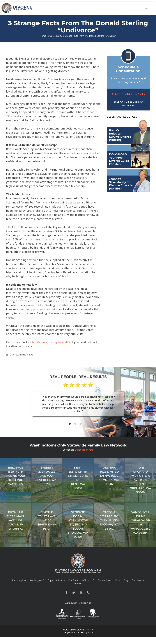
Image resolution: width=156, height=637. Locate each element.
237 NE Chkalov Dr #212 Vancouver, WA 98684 (140, 522)
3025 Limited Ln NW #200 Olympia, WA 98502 (109, 476)
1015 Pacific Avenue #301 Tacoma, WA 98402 (109, 520)
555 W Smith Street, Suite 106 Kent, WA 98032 (78, 478)
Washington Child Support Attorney (47, 580)
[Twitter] (74, 593)
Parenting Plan (19, 580)
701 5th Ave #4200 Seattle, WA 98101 (46, 520)
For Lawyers (138, 580)
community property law (33, 309)
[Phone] (88, 593)
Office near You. (83, 449)
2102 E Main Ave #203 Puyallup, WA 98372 (15, 520)
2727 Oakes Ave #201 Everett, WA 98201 (46, 476)
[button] (146, 7)
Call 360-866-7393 (128, 94)
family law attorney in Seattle (51, 342)
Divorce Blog (54, 35)
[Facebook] (66, 593)
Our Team (73, 580)
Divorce (14, 354)
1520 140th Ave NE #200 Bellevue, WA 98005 (15, 476)
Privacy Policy (87, 632)
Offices (85, 580)
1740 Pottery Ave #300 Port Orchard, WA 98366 (140, 480)
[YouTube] (81, 593)
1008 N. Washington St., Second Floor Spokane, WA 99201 (78, 525)
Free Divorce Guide (102, 580)
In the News (26, 354)
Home (43, 35)
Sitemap (78, 583)
